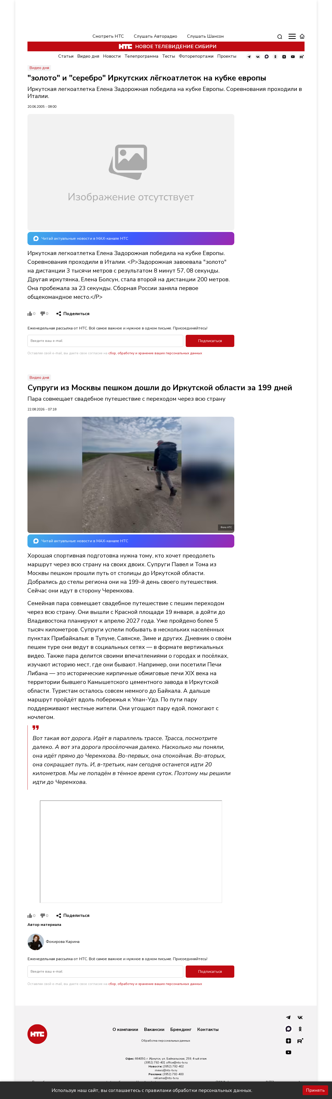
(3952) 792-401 (154, 1062)
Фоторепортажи (196, 56)
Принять (315, 1090)
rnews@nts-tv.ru (166, 1070)
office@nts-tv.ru (177, 1062)
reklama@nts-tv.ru (166, 1078)
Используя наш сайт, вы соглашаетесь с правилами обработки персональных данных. (152, 1090)
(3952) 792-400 (173, 1074)
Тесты (168, 56)
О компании (125, 1029)
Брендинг (181, 1029)
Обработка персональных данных (165, 1040)
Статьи (66, 56)
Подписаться (210, 341)
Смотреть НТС (108, 36)
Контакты (208, 1029)
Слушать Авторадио (155, 36)
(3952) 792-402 (173, 1066)
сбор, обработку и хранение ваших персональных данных (155, 353)
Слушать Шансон (205, 36)
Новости (112, 56)
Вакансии (154, 1029)
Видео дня (88, 56)
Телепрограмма (141, 56)
